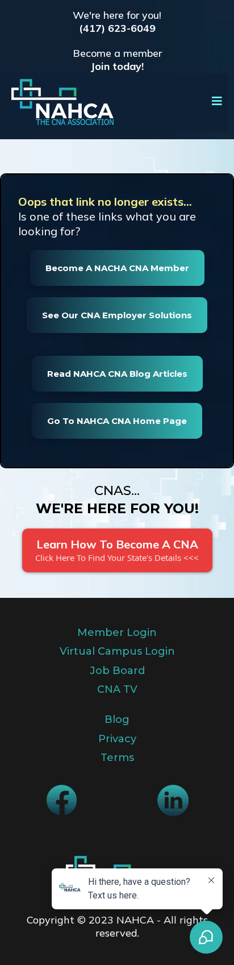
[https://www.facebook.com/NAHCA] (61, 800)
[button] (217, 101)
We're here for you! (117, 15)
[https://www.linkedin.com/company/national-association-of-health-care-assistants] (173, 800)
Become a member (117, 53)
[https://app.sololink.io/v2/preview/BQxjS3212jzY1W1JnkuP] (62, 102)
